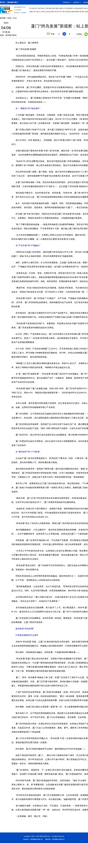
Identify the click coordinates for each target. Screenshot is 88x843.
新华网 (3, 18)
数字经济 (54, 11)
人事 (46, 8)
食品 (38, 11)
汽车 (34, 11)
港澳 (60, 8)
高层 (39, 8)
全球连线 (76, 8)
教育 (81, 8)
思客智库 (69, 8)
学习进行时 (33, 8)
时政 (42, 8)
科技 (85, 8)
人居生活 (43, 11)
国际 (50, 8)
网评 (57, 8)
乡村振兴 (68, 11)
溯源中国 (78, 11)
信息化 (48, 11)
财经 (53, 8)
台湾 (64, 8)
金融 (31, 11)
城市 (83, 11)
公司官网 (17, 10)
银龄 (73, 11)
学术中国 (61, 11)
